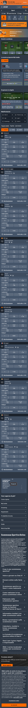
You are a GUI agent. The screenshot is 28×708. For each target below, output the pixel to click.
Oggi (20, 13)
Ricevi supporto (7, 665)
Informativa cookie (18, 697)
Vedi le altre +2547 (21, 165)
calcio (9, 19)
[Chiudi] (26, 668)
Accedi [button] (19, 7)
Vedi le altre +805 (22, 411)
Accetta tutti (14, 705)
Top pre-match (5, 126)
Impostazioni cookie (14, 700)
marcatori (15, 19)
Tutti (4, 13)
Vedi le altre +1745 (21, 375)
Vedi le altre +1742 (21, 270)
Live (25, 19)
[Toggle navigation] (2, 7)
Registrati (9, 35)
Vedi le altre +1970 (21, 339)
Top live (12, 126)
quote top (3, 19)
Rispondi (13, 484)
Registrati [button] (25, 7)
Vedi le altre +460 (22, 441)
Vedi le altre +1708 (21, 234)
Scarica (25, 2)
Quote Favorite (12, 13)
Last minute (18, 126)
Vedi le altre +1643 (21, 201)
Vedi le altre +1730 (21, 303)
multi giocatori (20, 19)
